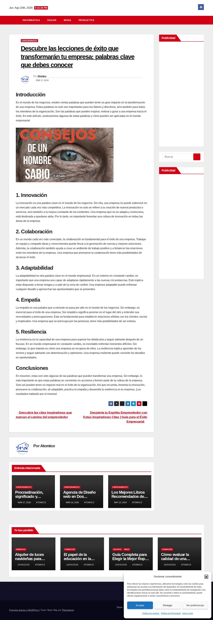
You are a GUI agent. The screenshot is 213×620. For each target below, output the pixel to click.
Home (119, 607)
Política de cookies (150, 613)
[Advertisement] (181, 95)
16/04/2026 (72, 565)
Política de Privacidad (171, 613)
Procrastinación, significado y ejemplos (29, 496)
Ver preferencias (195, 605)
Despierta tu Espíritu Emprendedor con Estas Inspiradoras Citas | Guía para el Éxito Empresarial (115, 417)
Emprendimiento (29, 40)
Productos (86, 20)
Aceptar (140, 605)
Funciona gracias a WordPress (24, 610)
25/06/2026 (24, 565)
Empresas (20, 549)
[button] (206, 576)
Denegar (167, 605)
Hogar (51, 20)
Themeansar (68, 610)
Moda (67, 20)
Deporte (117, 549)
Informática (31, 20)
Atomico (42, 76)
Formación (70, 549)
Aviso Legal (187, 613)
